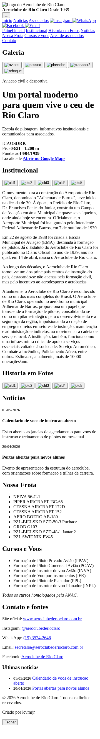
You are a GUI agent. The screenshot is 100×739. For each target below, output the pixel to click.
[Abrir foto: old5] (76, 386)
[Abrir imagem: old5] (76, 183)
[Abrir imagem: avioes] (12, 65)
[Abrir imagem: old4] (60, 183)
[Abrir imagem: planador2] (80, 65)
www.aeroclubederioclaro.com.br (52, 618)
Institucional (36, 30)
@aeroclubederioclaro (41, 628)
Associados (39, 20)
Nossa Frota (12, 35)
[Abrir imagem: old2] (26, 183)
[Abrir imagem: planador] (55, 65)
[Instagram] (61, 20)
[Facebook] (13, 25)
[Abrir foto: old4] (60, 386)
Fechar (10, 722)
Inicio (7, 20)
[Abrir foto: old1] (10, 386)
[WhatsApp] (84, 20)
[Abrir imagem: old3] (43, 183)
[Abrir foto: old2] (26, 386)
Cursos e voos (36, 35)
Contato (9, 40)
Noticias (20, 20)
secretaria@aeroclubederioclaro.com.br (49, 647)
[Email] (32, 25)
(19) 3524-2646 (37, 637)
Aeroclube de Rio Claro (42, 656)
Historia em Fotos (63, 30)
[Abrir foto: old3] (43, 386)
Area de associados (67, 35)
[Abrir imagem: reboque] (13, 71)
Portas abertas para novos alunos (60, 688)
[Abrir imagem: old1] (10, 183)
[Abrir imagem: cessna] (33, 65)
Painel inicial (13, 30)
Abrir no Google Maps (44, 158)
